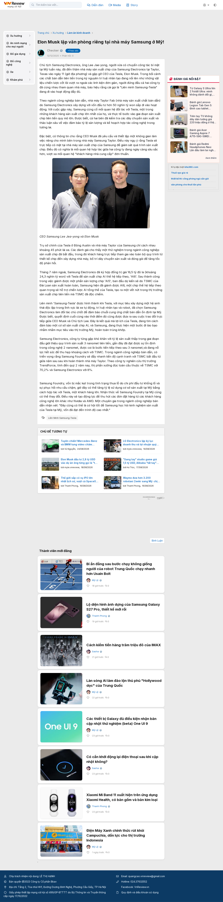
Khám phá (16, 79)
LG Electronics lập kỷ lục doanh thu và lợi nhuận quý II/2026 (139, 442)
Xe (11, 71)
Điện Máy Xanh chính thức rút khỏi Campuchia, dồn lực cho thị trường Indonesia (115, 835)
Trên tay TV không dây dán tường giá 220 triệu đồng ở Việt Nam (202, 119)
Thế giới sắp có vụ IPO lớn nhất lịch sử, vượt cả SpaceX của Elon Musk (78, 479)
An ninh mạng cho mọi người (16, 45)
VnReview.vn (141, 886)
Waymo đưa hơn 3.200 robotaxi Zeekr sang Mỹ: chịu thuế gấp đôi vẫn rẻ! (141, 479)
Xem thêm (211, 158)
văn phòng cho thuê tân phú (186, 184)
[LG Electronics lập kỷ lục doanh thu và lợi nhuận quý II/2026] (112, 445)
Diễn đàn (97, 5)
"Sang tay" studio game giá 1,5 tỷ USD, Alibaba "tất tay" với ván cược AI (140, 461)
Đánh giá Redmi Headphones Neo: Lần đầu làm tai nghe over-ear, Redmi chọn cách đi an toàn (203, 147)
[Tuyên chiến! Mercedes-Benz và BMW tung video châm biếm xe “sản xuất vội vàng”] (50, 445)
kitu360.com (191, 167)
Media (117, 5)
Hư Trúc (130, 467)
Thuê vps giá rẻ (179, 172)
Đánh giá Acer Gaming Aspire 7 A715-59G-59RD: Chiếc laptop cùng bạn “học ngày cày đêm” (201, 133)
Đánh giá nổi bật (187, 79)
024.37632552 (138, 881)
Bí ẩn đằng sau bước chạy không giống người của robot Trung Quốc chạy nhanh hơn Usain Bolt (120, 569)
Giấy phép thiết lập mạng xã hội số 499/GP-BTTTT (38, 892)
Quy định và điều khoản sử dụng (140, 892)
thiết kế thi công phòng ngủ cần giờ (190, 178)
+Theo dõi (73, 50)
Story (134, 5)
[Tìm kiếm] (32, 5)
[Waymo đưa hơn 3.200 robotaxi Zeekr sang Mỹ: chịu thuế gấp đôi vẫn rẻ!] (112, 482)
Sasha (96, 651)
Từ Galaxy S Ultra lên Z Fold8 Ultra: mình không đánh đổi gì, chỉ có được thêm (202, 91)
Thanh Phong (71, 485)
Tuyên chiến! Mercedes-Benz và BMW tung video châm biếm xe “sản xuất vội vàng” (79, 442)
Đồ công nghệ (13, 63)
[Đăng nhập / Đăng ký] (206, 5)
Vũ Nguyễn (69, 449)
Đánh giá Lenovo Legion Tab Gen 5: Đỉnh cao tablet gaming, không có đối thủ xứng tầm (203, 105)
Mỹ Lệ (96, 580)
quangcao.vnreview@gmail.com (146, 876)
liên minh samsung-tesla (62, 417)
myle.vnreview (134, 449)
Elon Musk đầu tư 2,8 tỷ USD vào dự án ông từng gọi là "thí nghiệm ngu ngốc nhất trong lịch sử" (79, 461)
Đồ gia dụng (17, 53)
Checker (54, 50)
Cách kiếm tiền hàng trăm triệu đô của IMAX (123, 645)
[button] (215, 5)
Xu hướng (16, 35)
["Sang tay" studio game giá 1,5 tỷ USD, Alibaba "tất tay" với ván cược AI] (112, 464)
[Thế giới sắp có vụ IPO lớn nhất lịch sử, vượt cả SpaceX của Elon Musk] (50, 482)
